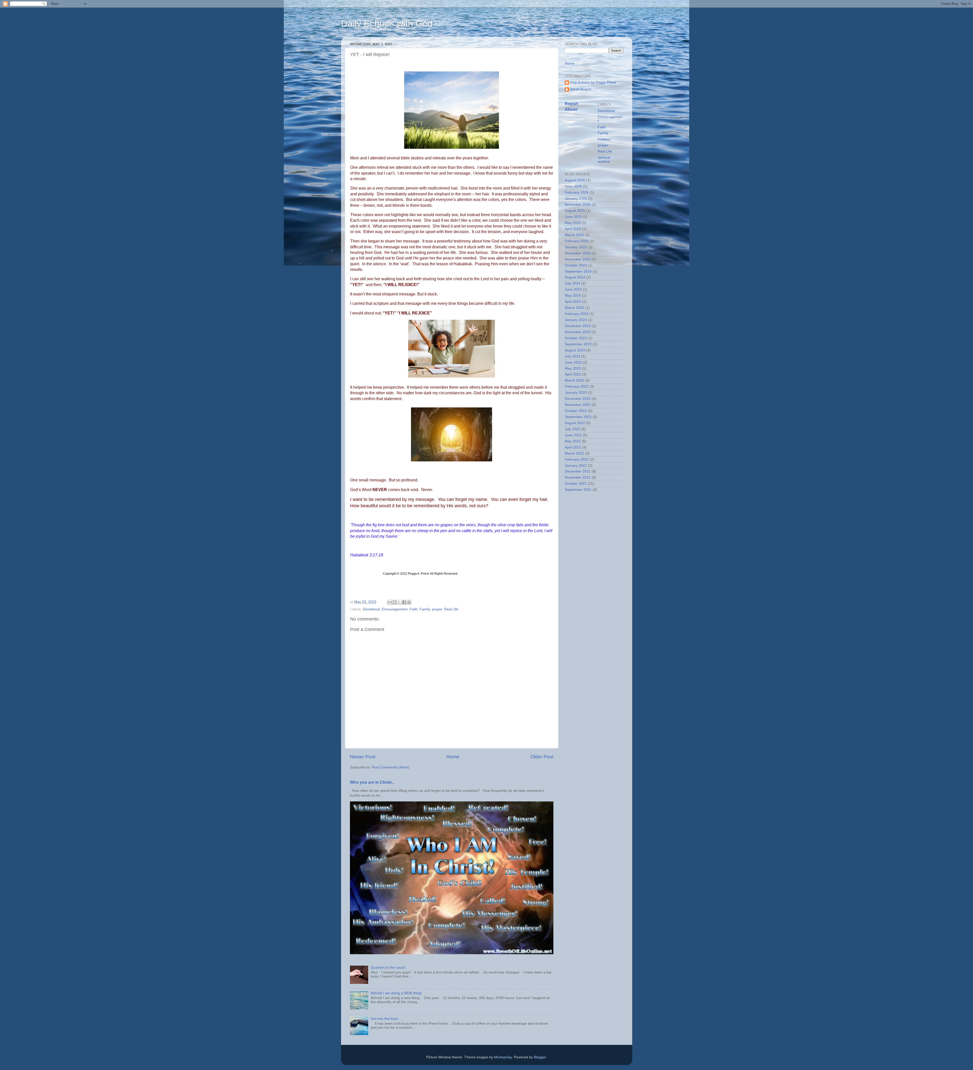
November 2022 (578, 405)
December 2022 (578, 399)
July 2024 (572, 283)
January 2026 (576, 198)
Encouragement (394, 609)
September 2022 (578, 417)
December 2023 (578, 326)
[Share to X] (399, 602)
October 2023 (576, 338)
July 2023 (572, 356)
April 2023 (573, 374)
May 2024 (573, 295)
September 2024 (578, 271)
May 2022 (573, 441)
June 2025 (573, 217)
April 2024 (573, 302)
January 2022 (576, 465)
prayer (437, 609)
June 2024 (573, 289)
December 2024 (578, 253)
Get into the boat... (386, 1019)
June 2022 (573, 435)
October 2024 (576, 265)
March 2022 (574, 453)
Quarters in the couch (388, 967)
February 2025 (577, 241)
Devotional (371, 609)
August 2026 (575, 180)
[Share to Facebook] (404, 602)
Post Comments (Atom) (390, 767)
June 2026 (573, 186)
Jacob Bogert (580, 89)
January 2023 (576, 393)
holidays (604, 139)
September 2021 (578, 490)
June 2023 (573, 362)
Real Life (451, 609)
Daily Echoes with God (387, 23)
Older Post (541, 756)
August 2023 (575, 350)
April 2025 (573, 229)
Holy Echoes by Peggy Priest (593, 82)
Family (425, 609)
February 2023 (577, 386)
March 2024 (574, 308)
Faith (413, 609)
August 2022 (575, 423)
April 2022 (573, 447)
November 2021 (578, 477)
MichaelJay (503, 1057)
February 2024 (577, 314)
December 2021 (578, 471)
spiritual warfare (604, 159)
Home (452, 756)
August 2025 (575, 211)
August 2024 (575, 277)
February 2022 (577, 459)
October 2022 (576, 411)
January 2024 (576, 320)
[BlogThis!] (394, 602)
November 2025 (578, 205)
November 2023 (578, 332)
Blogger (540, 1057)
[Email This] (389, 602)
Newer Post (362, 756)
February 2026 (577, 192)
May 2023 (573, 368)
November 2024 (578, 259)
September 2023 (578, 344)
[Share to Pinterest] (408, 602)
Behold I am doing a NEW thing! (396, 993)
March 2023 (574, 380)
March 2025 (574, 235)
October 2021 (576, 483)
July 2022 (572, 429)
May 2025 (573, 223)
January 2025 (576, 247)
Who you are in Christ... (372, 782)
